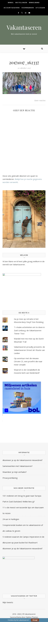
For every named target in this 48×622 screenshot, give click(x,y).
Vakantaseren (24, 27)
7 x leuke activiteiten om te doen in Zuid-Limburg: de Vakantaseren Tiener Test (29, 330)
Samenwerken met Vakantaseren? (18, 466)
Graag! (35, 620)
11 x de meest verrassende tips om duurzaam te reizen (23, 510)
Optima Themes (32, 617)
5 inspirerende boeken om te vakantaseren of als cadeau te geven (23, 528)
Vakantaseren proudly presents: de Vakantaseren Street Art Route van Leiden (29, 350)
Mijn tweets (8, 602)
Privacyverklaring (10, 478)
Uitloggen (40, 8)
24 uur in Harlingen (11, 519)
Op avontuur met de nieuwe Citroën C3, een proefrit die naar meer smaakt (28, 361)
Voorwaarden (28, 8)
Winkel (11, 2)
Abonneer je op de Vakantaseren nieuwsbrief (22, 460)
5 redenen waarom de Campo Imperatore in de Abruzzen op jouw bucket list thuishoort (23, 539)
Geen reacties (39, 100)
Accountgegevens (12, 8)
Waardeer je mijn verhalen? (15, 472)
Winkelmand (34, 2)
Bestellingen (21, 2)
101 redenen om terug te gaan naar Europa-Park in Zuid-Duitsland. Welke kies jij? (22, 498)
